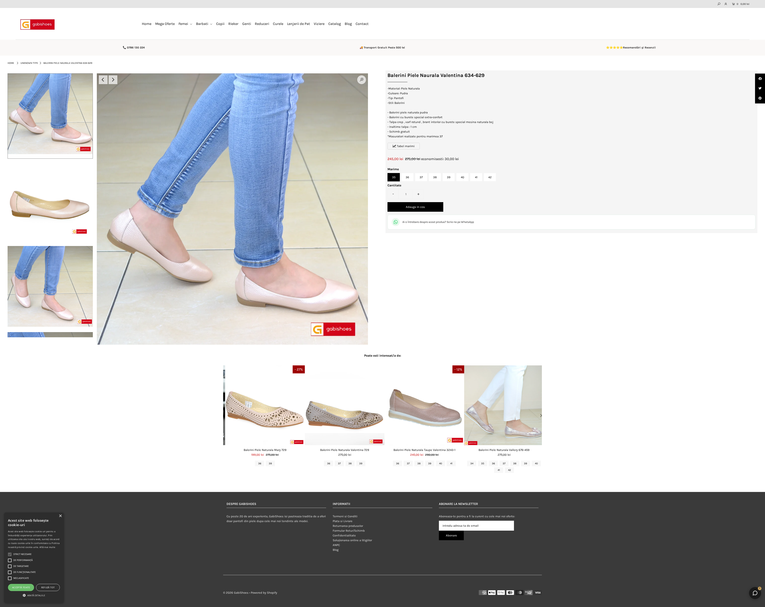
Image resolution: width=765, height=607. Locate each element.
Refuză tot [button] (48, 587)
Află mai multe (47, 547)
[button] (34, 595)
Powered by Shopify (264, 592)
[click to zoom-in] (361, 79)
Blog (348, 24)
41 (476, 177)
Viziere (319, 24)
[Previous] (103, 79)
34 (471, 463)
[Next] (113, 79)
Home (146, 24)
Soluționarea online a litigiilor (352, 540)
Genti (246, 24)
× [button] (60, 516)
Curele (278, 24)
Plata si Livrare (342, 521)
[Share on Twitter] (760, 88)
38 (435, 177)
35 (393, 177)
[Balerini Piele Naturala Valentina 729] (344, 405)
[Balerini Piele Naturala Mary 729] (265, 405)
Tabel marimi (405, 146)
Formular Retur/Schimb (349, 530)
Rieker (233, 24)
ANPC (336, 545)
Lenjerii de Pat (298, 24)
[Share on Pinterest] (760, 98)
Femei (183, 24)
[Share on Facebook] (760, 79)
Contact (362, 24)
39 (448, 177)
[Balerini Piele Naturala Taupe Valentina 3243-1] (424, 405)
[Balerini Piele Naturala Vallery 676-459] (504, 405)
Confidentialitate (344, 535)
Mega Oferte (165, 24)
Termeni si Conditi (345, 516)
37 (421, 177)
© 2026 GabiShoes (235, 592)
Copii (220, 24)
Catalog (334, 24)
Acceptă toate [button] (21, 587)
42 (490, 177)
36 (407, 177)
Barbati (202, 24)
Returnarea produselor (348, 526)
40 (462, 177)
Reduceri (262, 24)
